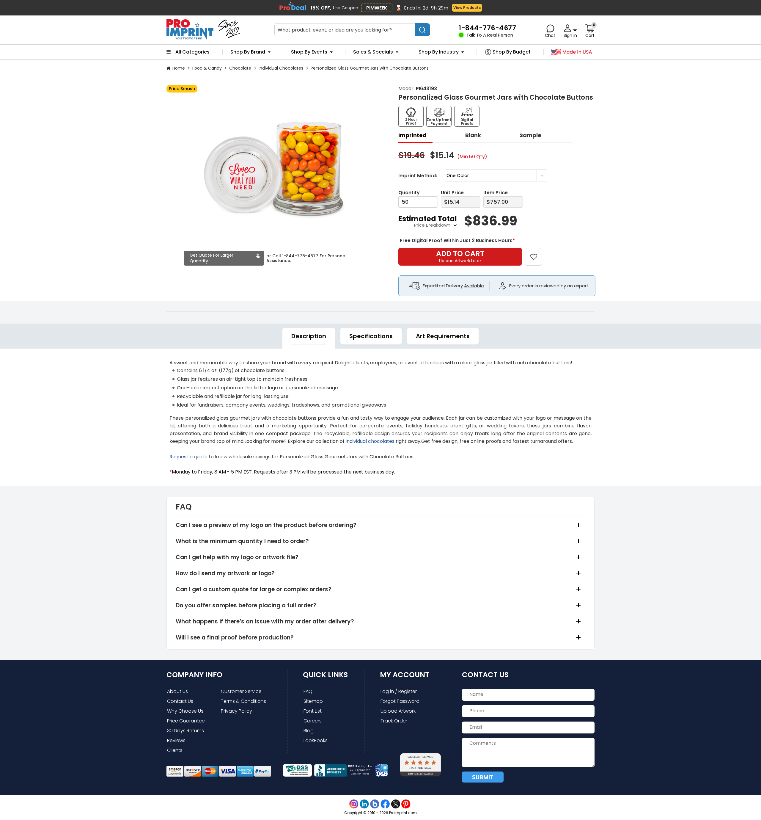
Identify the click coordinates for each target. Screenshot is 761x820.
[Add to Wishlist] (537, 252)
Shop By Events (309, 52)
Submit (482, 777)
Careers (313, 720)
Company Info (194, 675)
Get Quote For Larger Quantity (211, 258)
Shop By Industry (439, 52)
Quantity (409, 192)
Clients (175, 750)
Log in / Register (398, 691)
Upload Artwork (398, 711)
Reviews (176, 740)
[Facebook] (385, 804)
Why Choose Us (185, 711)
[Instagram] (354, 804)
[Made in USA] (572, 52)
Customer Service (241, 691)
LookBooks (316, 740)
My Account (404, 675)
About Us (177, 691)
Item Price (495, 192)
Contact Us (180, 701)
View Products (467, 7)
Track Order (393, 720)
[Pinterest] (406, 804)
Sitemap (313, 701)
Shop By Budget (512, 52)
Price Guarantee (186, 720)
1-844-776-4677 (300, 256)
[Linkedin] (364, 804)
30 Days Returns (185, 730)
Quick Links (325, 675)
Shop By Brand (247, 52)
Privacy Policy (236, 711)
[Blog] (374, 804)
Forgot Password (399, 701)
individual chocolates (371, 441)
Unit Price (452, 192)
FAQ (308, 691)
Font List (313, 711)
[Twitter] (395, 804)
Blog (309, 730)
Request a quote (188, 456)
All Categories (192, 52)
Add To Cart (460, 256)
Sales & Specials (373, 52)
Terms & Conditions (243, 701)
